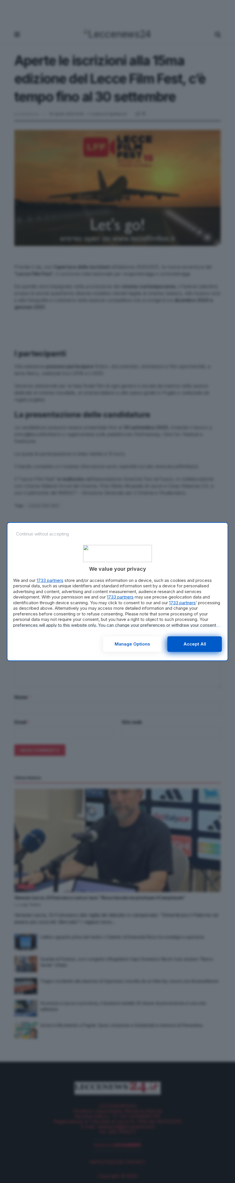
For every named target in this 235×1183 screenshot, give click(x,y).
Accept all (194, 644)
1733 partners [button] (50, 580)
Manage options (132, 644)
